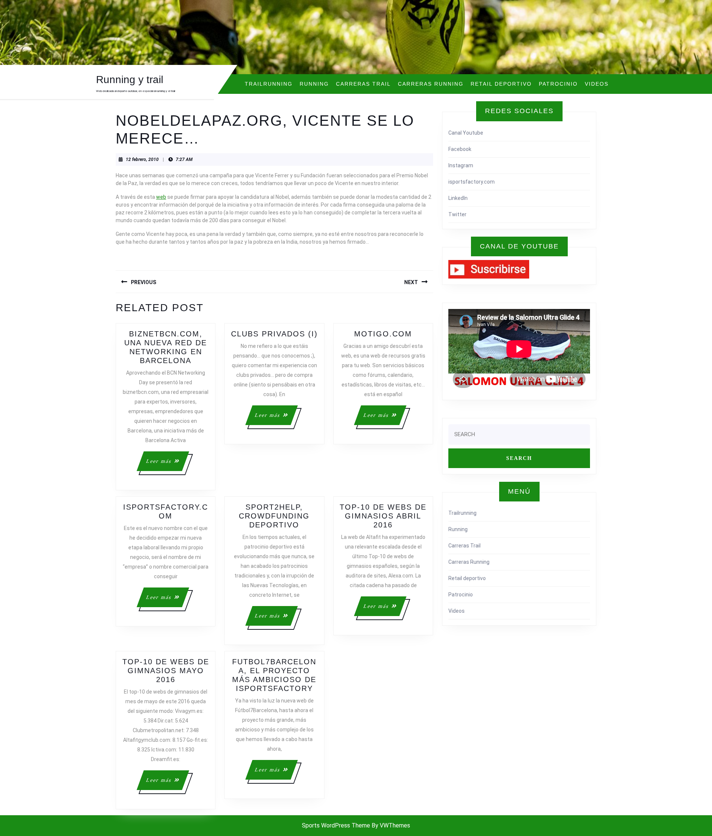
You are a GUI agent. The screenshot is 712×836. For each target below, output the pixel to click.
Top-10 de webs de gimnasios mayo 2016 (165, 671)
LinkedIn (458, 198)
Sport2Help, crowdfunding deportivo (274, 516)
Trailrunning (269, 84)
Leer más (167, 464)
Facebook (459, 149)
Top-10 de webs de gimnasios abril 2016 (383, 516)
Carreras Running (431, 84)
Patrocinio (558, 84)
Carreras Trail (363, 84)
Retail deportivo (501, 84)
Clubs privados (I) (274, 334)
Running (314, 84)
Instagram (460, 165)
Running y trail (129, 79)
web (161, 197)
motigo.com (383, 334)
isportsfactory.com (471, 182)
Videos (597, 84)
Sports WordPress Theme (336, 825)
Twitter (457, 214)
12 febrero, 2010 (142, 159)
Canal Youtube (465, 133)
